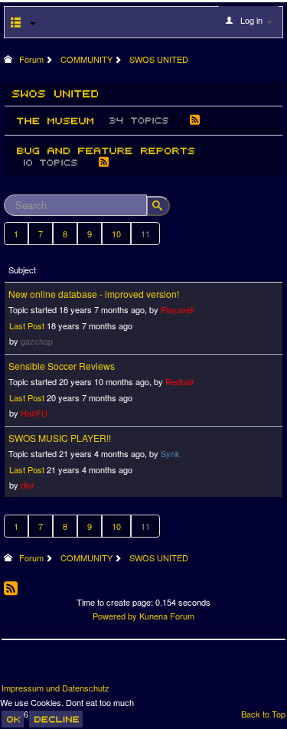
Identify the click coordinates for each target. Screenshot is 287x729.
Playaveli (177, 309)
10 (116, 233)
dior (27, 485)
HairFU (34, 413)
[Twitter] (43, 667)
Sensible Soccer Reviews (61, 365)
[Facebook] (14, 667)
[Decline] (56, 719)
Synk (170, 453)
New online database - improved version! (93, 293)
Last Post (26, 325)
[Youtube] (71, 667)
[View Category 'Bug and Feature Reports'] (105, 149)
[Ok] (13, 719)
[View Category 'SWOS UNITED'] (55, 93)
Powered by (115, 616)
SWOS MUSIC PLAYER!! (59, 437)
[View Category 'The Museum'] (55, 120)
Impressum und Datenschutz (55, 688)
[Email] (99, 667)
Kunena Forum (166, 616)
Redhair (179, 381)
